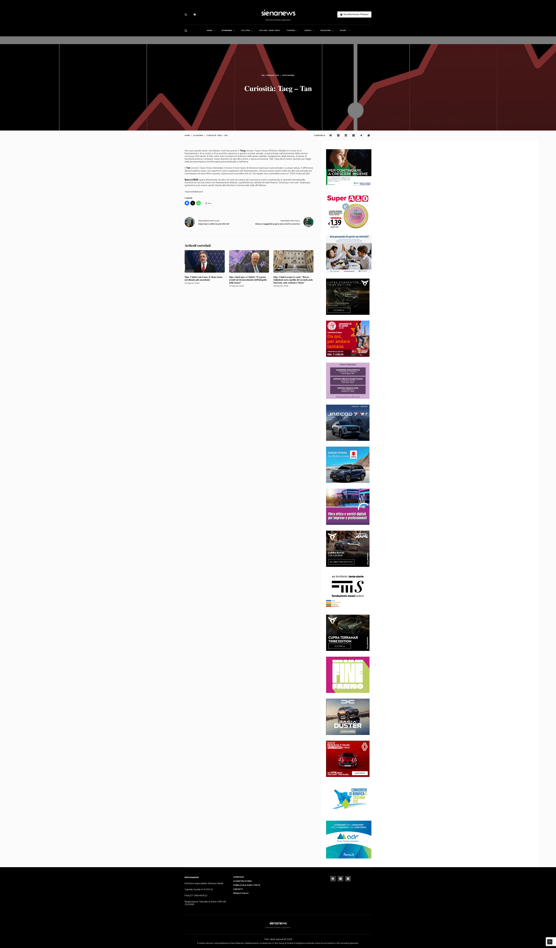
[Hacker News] (353, 135)
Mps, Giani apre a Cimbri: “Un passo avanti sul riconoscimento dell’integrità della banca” (248, 279)
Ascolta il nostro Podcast (355, 14)
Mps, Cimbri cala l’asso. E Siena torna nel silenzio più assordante (203, 278)
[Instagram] (340, 879)
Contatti (238, 889)
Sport (343, 30)
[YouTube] (348, 879)
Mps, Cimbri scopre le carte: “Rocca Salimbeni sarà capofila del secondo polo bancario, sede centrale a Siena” (293, 279)
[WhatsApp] (369, 135)
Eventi (307, 30)
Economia (227, 30)
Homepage (238, 877)
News (209, 30)
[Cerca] (186, 30)
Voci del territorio (269, 30)
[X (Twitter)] (338, 135)
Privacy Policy (241, 893)
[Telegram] (361, 135)
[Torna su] (549, 941)
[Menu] (186, 14)
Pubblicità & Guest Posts (246, 885)
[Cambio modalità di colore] (194, 14)
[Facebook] (330, 135)
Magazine (326, 30)
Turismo (290, 30)
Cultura (245, 30)
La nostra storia (242, 881)
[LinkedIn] (346, 135)
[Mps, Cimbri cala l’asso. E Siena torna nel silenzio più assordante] (205, 261)
